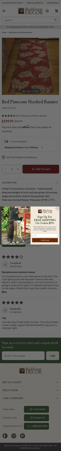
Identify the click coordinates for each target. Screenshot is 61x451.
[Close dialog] (57, 208)
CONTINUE (45, 240)
